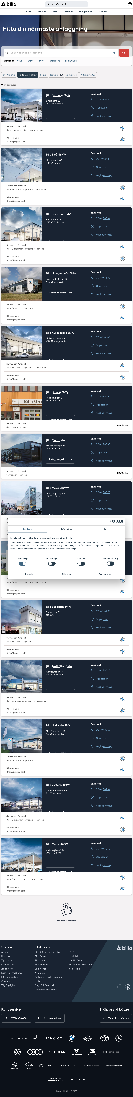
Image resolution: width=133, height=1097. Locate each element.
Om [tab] (105, 529)
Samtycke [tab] (27, 529)
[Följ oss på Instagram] (120, 987)
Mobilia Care (75, 960)
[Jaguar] (77, 1080)
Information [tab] (66, 529)
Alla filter (11, 75)
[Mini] (88, 1038)
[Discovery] (55, 1080)
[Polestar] (36, 1038)
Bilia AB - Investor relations (48, 952)
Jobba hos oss (8, 969)
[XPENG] (111, 1052)
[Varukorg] (130, 4)
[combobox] (61, 53)
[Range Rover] (91, 1066)
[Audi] (35, 1052)
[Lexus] (47, 1066)
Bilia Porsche (41, 964)
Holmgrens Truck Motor (80, 964)
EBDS (71, 952)
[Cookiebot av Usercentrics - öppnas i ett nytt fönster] (111, 522)
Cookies (5, 981)
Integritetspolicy (9, 977)
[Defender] (114, 1066)
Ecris (37, 981)
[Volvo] (19, 1038)
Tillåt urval (66, 574)
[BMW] (72, 1038)
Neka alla (28, 574)
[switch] (52, 564)
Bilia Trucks (74, 969)
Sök (124, 53)
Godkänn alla (105, 574)
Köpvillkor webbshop (12, 973)
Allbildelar (40, 973)
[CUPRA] (77, 1052)
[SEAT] (92, 1052)
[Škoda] (57, 1052)
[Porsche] (69, 1066)
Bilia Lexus (40, 960)
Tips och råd (7, 960)
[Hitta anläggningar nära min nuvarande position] (114, 52)
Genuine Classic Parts (46, 989)
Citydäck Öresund (44, 985)
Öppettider (102, 107)
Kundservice (7, 964)
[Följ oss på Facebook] (128, 987)
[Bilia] (8, 4)
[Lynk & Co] (54, 1038)
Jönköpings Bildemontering (49, 977)
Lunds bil (73, 956)
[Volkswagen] (17, 1052)
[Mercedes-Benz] (118, 1038)
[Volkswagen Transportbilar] (14, 1066)
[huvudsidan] (124, 948)
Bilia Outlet (40, 956)
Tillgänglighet (8, 985)
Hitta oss (5, 956)
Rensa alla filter (29, 75)
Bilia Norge (40, 969)
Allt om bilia (7, 952)
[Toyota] (104, 1038)
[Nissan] (29, 1066)
